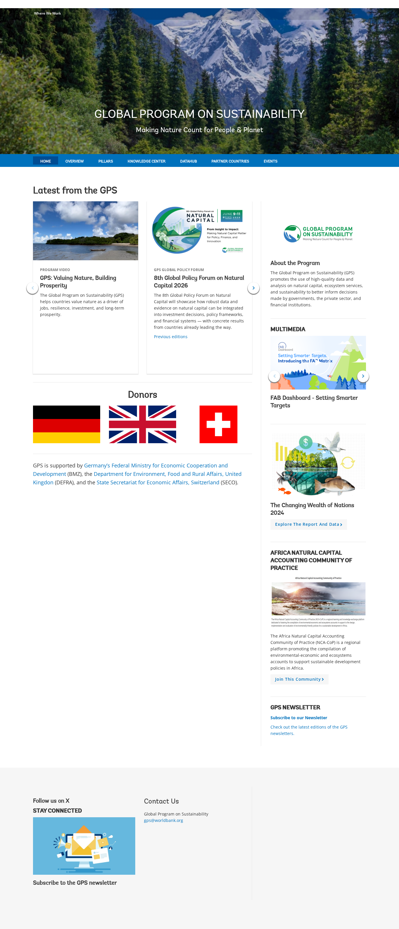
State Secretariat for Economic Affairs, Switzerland (158, 482)
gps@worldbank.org (163, 820)
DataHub (188, 161)
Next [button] (253, 288)
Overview (74, 161)
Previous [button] (32, 288)
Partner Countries (230, 161)
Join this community (300, 680)
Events (270, 161)
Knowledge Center (147, 161)
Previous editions (171, 336)
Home (45, 161)
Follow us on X (51, 801)
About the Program (295, 263)
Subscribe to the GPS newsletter (75, 883)
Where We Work (47, 13)
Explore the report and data (309, 525)
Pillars (105, 161)
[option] (86, 287)
